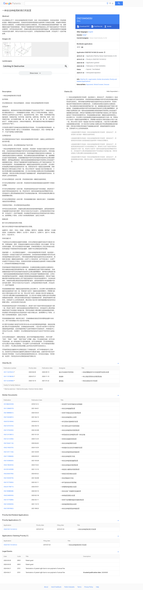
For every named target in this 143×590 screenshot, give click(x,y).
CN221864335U (9, 465)
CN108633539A (9, 404)
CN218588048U (9, 491)
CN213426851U (9, 417)
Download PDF (84, 26)
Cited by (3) (83, 79)
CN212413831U (9, 434)
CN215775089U (9, 500)
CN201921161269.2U (10, 529)
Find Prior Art (98, 26)
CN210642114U (9, 443)
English (90, 32)
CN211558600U (9, 456)
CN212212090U (9, 439)
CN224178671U (9, 487)
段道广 (85, 35)
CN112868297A (9, 408)
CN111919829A (9, 376)
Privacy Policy (88, 587)
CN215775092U (9, 482)
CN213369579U (9, 478)
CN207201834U (9, 421)
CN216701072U (9, 426)
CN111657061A (9, 372)
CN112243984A (9, 381)
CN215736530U (9, 430)
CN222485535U (9, 495)
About (46, 587)
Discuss (106, 84)
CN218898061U (9, 413)
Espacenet (89, 84)
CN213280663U (9, 460)
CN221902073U (9, 447)
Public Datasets (69, 587)
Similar (109, 26)
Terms (79, 587)
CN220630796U (9, 473)
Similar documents (103, 79)
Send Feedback (56, 587)
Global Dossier (98, 84)
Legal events (92, 79)
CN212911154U (9, 452)
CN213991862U (9, 508)
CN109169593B (9, 469)
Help (97, 587)
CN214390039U (9, 504)
